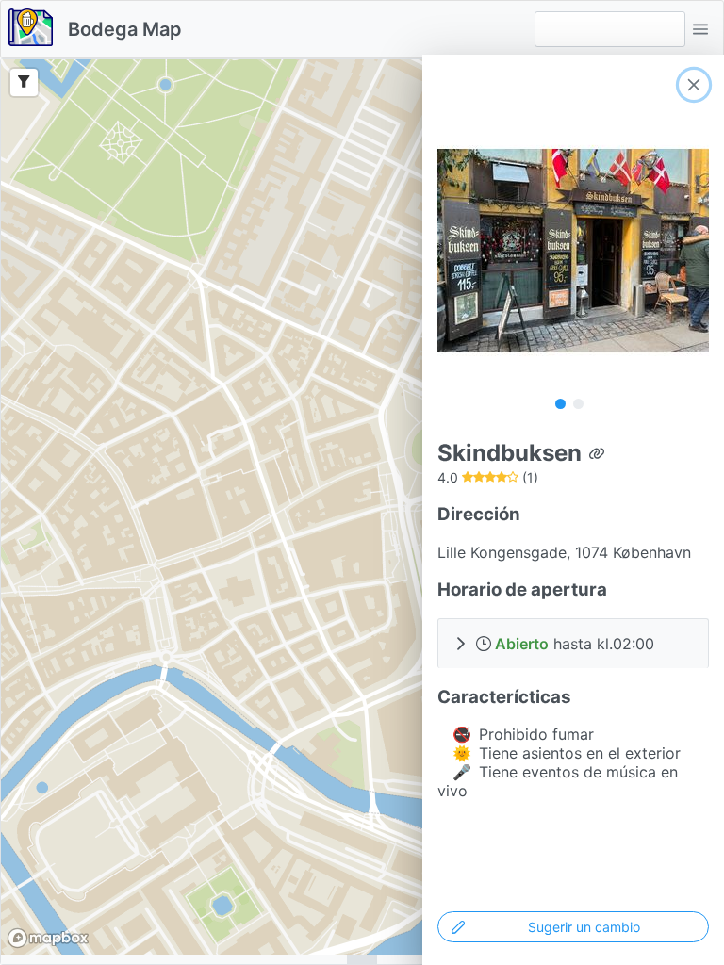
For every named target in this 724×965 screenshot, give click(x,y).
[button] (700, 29)
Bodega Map (125, 29)
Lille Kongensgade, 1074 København (564, 552)
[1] (560, 403)
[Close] (694, 85)
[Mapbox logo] (48, 938)
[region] (362, 507)
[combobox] (610, 29)
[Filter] (24, 82)
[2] (578, 403)
